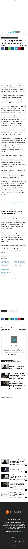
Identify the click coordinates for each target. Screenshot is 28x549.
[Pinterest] (19, 48)
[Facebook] (2, 48)
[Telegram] (16, 48)
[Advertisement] (14, 16)
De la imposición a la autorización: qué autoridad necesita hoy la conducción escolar (18, 461)
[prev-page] (2, 392)
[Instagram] (9, 354)
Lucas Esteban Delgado (14, 464)
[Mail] (15, 354)
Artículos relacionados (7, 361)
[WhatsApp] (9, 48)
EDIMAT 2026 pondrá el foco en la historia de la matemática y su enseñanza (18, 494)
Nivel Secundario (14, 37)
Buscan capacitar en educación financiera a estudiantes (19, 263)
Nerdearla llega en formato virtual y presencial (22, 329)
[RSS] (18, 354)
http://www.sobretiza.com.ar (14, 347)
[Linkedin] (12, 48)
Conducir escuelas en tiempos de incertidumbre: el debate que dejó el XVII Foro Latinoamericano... (18, 476)
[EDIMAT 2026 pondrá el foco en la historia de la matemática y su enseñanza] (5, 494)
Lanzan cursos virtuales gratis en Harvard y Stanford (7, 329)
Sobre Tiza (5, 45)
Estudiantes (8, 37)
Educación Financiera (12, 310)
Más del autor (17, 361)
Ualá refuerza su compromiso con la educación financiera (6, 263)
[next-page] (5, 392)
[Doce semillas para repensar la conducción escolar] (5, 469)
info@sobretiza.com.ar (17, 531)
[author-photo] (14, 343)
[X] (6, 48)
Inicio (2, 35)
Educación (7, 35)
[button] (2, 32)
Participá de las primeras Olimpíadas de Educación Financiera (7, 271)
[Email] (22, 48)
